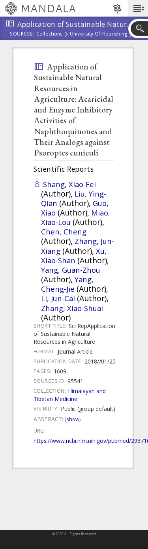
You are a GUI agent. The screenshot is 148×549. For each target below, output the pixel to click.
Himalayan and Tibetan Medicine (70, 395)
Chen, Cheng (63, 231)
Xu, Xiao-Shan (74, 255)
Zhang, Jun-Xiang (77, 245)
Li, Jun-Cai (58, 298)
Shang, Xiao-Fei (69, 184)
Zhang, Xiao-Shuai (72, 308)
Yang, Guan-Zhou (70, 270)
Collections (49, 34)
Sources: (22, 34)
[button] (138, 8)
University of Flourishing (98, 34)
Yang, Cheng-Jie (67, 284)
